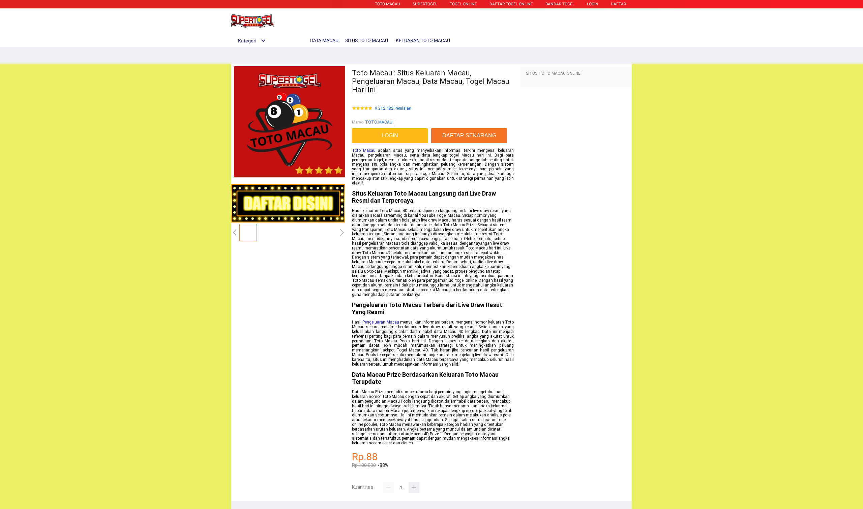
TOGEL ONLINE (463, 4)
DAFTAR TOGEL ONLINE (511, 4)
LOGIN (592, 4)
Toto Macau (364, 150)
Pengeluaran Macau (380, 322)
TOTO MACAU (387, 4)
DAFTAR (618, 4)
